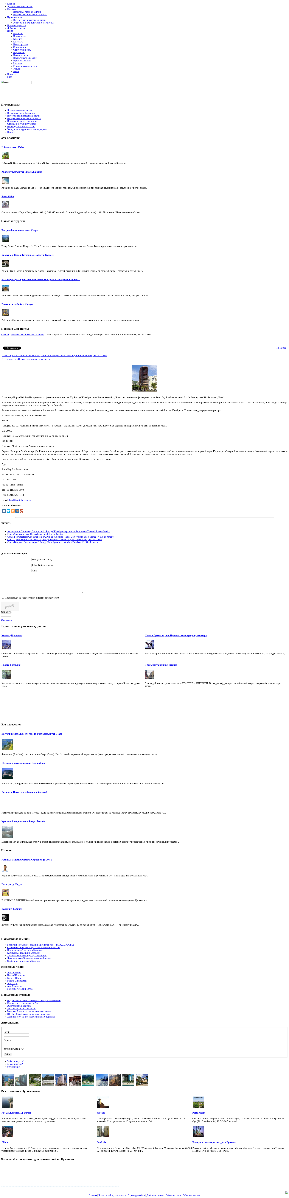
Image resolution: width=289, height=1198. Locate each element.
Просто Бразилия (11, 665)
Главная (5, 334)
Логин (7, 1032)
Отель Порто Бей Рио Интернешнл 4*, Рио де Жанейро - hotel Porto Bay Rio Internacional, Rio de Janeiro (54, 355)
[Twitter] (8, 511)
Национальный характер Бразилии (25, 950)
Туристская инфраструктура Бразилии (27, 955)
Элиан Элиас (14, 972)
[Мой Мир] (17, 511)
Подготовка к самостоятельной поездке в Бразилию (34, 1000)
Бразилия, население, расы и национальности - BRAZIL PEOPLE (41, 944)
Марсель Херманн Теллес (20, 989)
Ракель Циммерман (17, 980)
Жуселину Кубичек (12, 909)
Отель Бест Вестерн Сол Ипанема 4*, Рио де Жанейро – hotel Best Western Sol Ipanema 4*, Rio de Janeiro (60, 536)
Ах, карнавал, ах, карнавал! (21, 1008)
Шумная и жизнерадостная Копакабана (23, 763)
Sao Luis (101, 1142)
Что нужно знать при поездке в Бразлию (214, 1142)
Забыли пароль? (15, 1061)
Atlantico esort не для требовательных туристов (31, 1016)
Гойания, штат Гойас (13, 147)
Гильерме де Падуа (12, 884)
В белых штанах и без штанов (161, 665)
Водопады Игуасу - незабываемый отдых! (24, 792)
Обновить (6, 612)
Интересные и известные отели (27, 334)
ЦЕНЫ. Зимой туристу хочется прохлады (28, 1014)
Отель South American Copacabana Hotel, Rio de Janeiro (35, 534)
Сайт (34, 570)
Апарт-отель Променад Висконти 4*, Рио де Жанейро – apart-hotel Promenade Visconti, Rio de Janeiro (58, 531)
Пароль (7, 1040)
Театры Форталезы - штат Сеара (20, 230)
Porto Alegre (198, 1112)
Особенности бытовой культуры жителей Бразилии (33, 947)
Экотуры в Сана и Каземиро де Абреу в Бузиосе (28, 255)
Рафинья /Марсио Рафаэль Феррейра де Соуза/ (27, 859)
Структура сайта (136, 1195)
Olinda (5, 1142)
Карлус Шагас (14, 978)
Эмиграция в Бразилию (19, 1006)
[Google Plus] (21, 511)
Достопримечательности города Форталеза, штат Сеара (32, 734)
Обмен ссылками (191, 1195)
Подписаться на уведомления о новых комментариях (32, 597)
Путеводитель (9, 359)
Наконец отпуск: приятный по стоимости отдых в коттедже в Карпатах (41, 279)
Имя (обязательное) (42, 559)
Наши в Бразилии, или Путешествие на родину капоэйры (176, 635)
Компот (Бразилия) (12, 635)
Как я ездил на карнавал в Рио (22, 1003)
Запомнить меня (12, 1048)
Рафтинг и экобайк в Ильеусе (17, 304)
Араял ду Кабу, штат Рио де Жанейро (22, 172)
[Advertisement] (144, 90)
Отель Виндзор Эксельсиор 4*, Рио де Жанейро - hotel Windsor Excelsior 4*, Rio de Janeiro (53, 542)
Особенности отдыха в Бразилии (24, 961)
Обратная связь (173, 1195)
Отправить (6, 620)
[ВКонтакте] (4, 511)
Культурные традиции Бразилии (23, 953)
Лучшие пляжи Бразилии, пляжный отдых (29, 958)
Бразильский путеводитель (112, 1195)
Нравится (281, 348)
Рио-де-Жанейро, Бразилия (16, 1112)
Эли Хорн (12, 983)
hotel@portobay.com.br (20, 500)
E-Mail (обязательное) (43, 565)
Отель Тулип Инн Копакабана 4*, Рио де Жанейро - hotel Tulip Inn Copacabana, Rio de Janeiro (54, 539)
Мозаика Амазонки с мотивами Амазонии (29, 1011)
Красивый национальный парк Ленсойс (23, 821)
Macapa (101, 1112)
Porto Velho (8, 196)
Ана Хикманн (14, 986)
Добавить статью (155, 1195)
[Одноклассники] (13, 511)
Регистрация (13, 1066)
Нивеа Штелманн (16, 975)
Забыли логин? (15, 1064)
